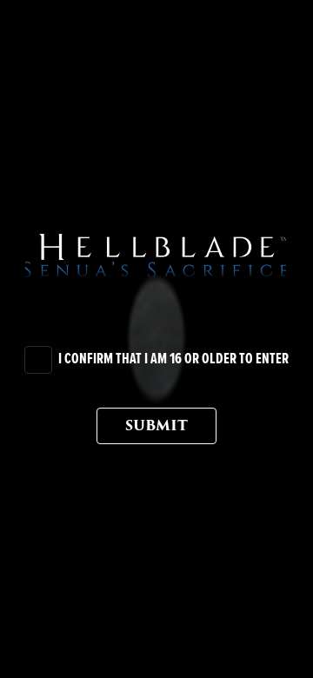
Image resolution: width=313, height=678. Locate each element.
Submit (156, 425)
